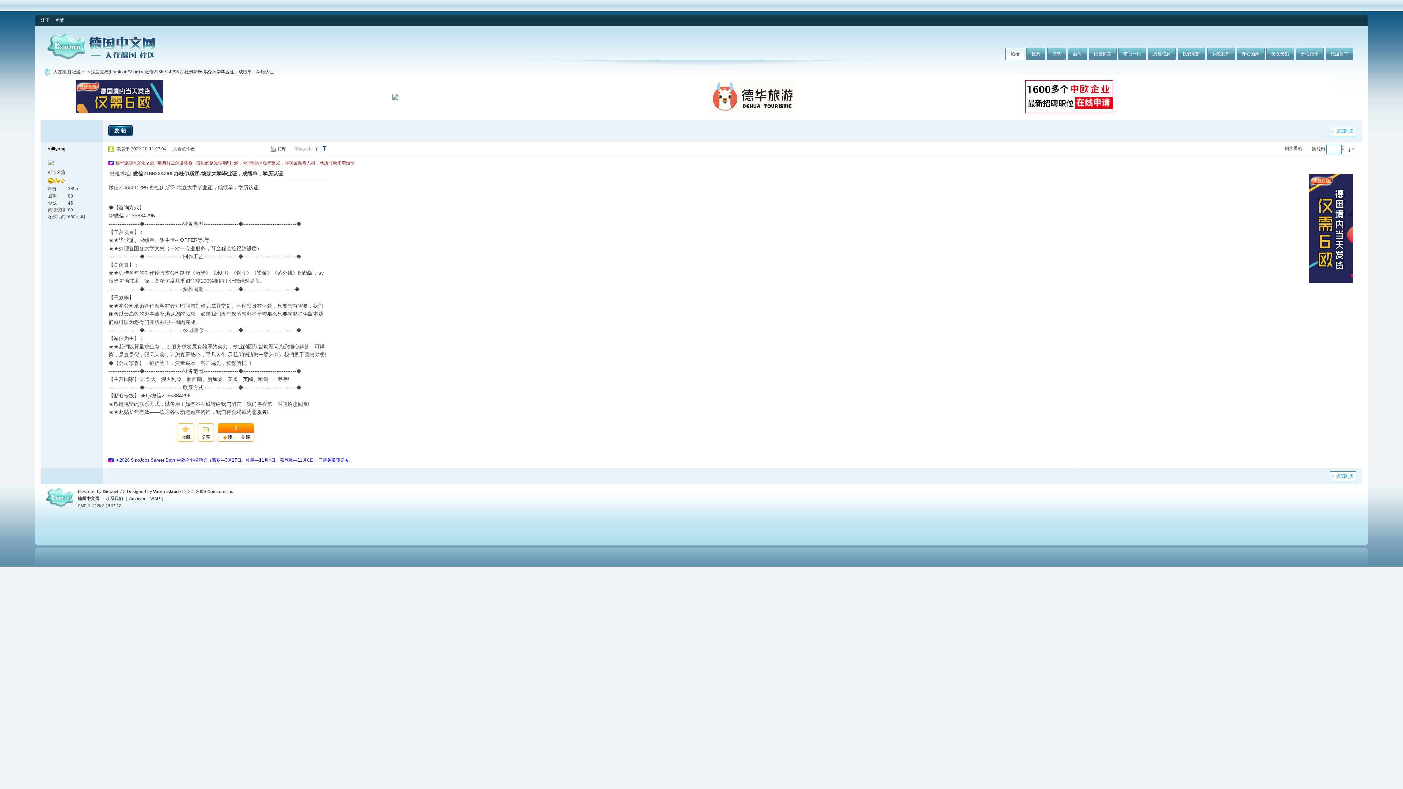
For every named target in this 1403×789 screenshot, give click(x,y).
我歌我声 (1221, 53)
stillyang (56, 149)
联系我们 (114, 498)
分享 (206, 437)
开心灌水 (1310, 53)
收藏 (186, 437)
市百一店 (1132, 53)
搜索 (1035, 53)
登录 (59, 20)
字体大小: (303, 149)
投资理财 (1191, 53)
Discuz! (110, 491)
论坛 (1015, 53)
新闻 (1077, 53)
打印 (282, 149)
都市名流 (56, 172)
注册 (45, 20)
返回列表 (1345, 131)
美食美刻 (1280, 53)
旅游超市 (1339, 53)
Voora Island (166, 491)
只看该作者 (184, 149)
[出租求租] (120, 173)
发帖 (121, 130)
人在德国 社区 (67, 72)
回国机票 (1102, 53)
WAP (155, 498)
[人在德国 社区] (101, 57)
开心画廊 (1250, 53)
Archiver (137, 498)
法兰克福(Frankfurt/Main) (115, 72)
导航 (1056, 53)
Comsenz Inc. (220, 491)
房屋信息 (1162, 53)
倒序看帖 (1293, 148)
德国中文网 (89, 498)
